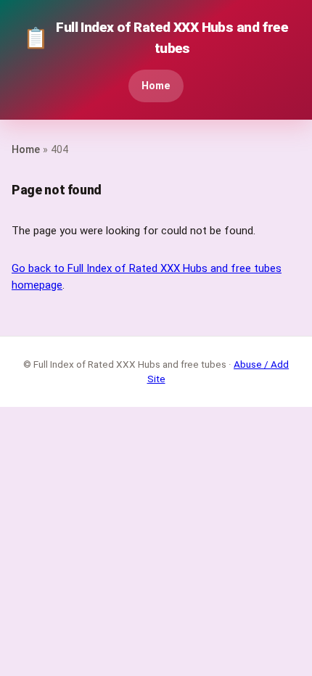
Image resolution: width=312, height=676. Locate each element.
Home (156, 86)
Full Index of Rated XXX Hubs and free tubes (155, 38)
